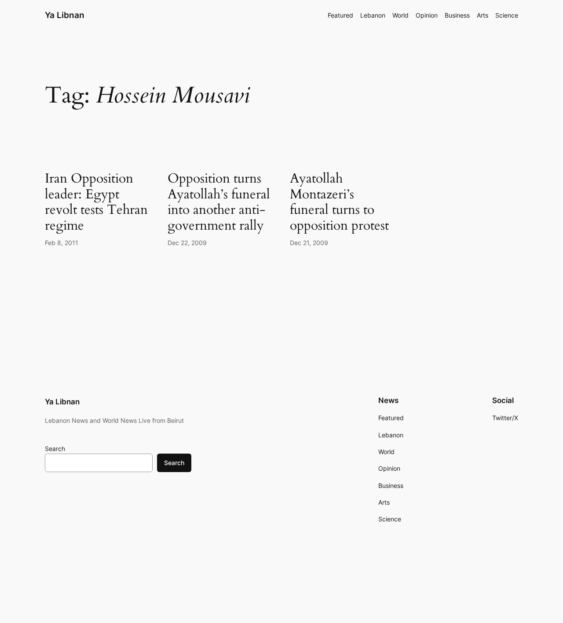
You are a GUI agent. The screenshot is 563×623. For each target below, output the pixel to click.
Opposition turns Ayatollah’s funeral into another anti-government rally (219, 202)
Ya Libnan (64, 15)
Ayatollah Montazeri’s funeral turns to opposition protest (339, 202)
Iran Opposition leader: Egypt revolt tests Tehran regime (96, 202)
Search (55, 448)
